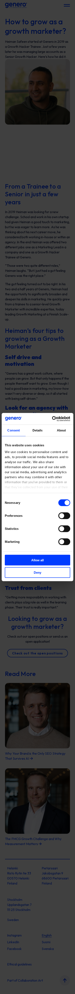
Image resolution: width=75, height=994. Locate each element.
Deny (37, 572)
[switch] (64, 515)
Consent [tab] (13, 430)
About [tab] (61, 430)
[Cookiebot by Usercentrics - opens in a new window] (53, 418)
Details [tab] (37, 430)
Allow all (37, 560)
